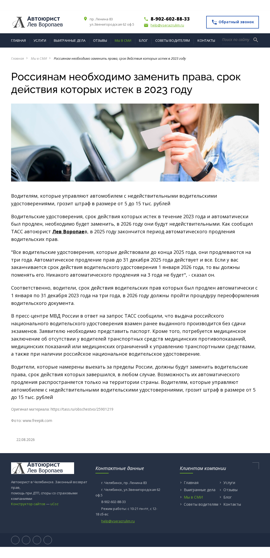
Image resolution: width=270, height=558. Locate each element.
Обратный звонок (232, 22)
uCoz (54, 503)
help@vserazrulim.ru (164, 25)
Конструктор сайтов (28, 503)
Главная (17, 58)
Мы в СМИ (39, 58)
